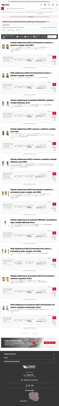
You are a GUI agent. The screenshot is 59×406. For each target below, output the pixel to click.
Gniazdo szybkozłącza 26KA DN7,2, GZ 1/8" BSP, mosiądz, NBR (8, 58)
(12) (29, 214)
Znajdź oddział (23, 401)
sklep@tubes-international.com (31, 380)
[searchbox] (22, 8)
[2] (36, 333)
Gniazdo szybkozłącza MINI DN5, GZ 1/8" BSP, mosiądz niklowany (8, 115)
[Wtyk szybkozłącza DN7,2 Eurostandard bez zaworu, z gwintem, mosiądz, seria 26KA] (5, 75)
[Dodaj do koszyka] (54, 57)
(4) (29, 123)
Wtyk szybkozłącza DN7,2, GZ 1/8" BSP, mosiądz (7, 319)
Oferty (55, 63)
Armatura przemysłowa (20, 12)
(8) (29, 94)
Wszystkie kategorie (11, 12)
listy (55, 62)
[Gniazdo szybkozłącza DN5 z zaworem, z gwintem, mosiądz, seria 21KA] (5, 133)
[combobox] (47, 8)
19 (33, 333)
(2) (29, 243)
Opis (12, 51)
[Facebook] (32, 386)
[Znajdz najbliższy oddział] (29, 347)
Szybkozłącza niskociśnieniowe (31, 12)
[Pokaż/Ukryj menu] (2, 8)
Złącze (4, 30)
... (30, 333)
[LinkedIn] (29, 386)
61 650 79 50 (29, 375)
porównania (53, 61)
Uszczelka (18, 30)
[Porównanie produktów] (45, 5)
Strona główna (3, 12)
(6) (29, 153)
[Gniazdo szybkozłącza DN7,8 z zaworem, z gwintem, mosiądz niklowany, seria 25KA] (5, 163)
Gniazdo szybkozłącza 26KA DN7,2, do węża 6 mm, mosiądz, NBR (8, 205)
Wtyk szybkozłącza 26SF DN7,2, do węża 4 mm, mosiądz (8, 261)
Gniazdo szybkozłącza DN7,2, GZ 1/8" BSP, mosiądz (7, 290)
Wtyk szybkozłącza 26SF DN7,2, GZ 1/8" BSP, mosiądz (8, 86)
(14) (29, 270)
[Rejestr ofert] (53, 5)
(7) (29, 67)
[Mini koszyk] (57, 5)
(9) (29, 299)
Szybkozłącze (11, 30)
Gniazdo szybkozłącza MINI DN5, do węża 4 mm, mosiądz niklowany (8, 234)
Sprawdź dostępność (29, 60)
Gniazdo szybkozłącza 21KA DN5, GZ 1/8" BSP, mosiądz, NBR (8, 145)
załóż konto (31, 16)
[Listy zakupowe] (49, 5)
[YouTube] (26, 386)
